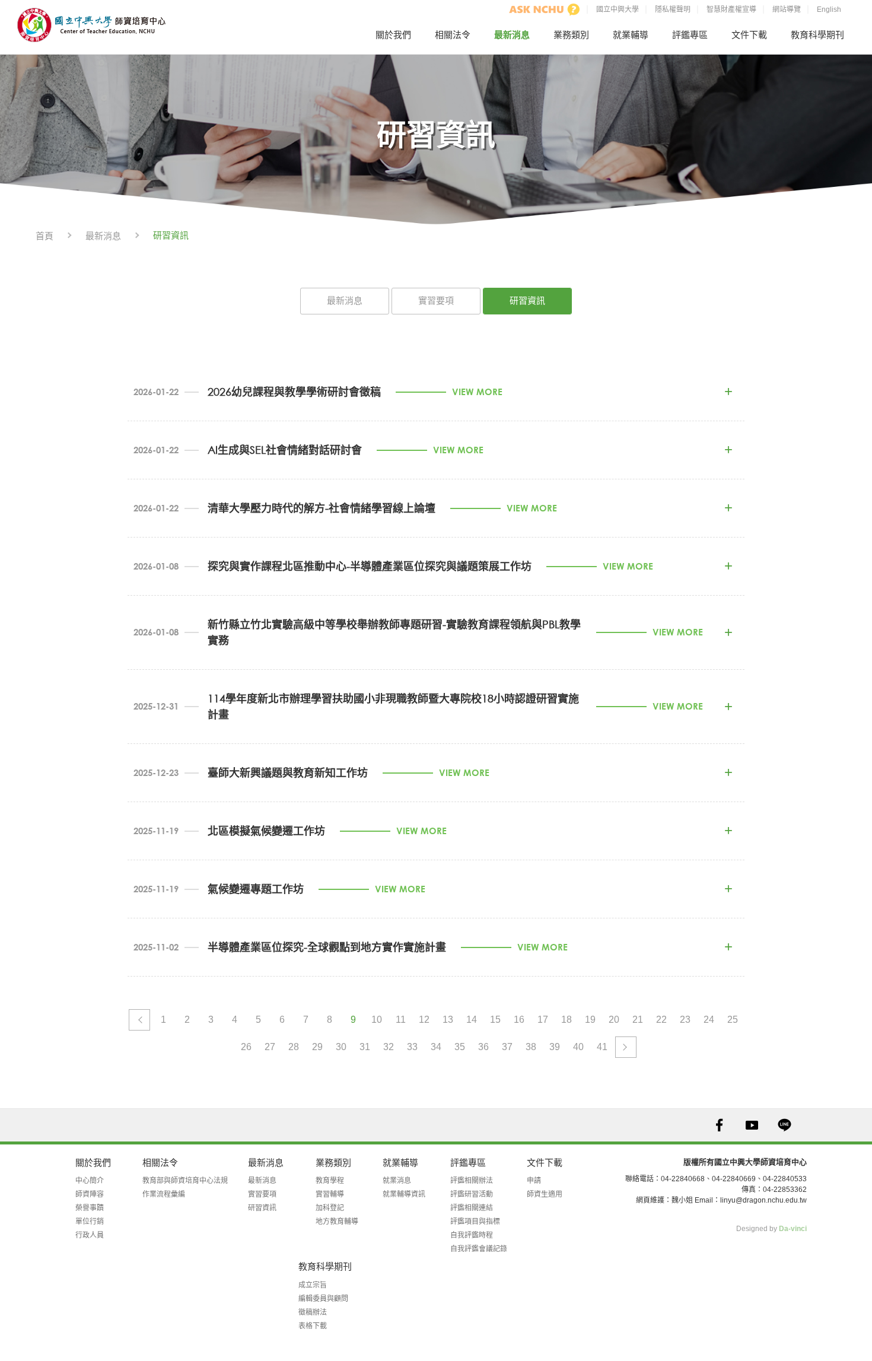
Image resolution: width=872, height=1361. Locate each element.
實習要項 (436, 300)
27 (270, 1047)
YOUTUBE (751, 1125)
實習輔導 (330, 1194)
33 (412, 1047)
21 (637, 1020)
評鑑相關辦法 (471, 1180)
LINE (784, 1125)
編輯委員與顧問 (323, 1299)
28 (293, 1047)
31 (364, 1047)
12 (424, 1020)
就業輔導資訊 (404, 1194)
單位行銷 (89, 1221)
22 (661, 1020)
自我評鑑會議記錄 (478, 1249)
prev (139, 1020)
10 (376, 1020)
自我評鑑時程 (471, 1235)
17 (542, 1020)
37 (507, 1047)
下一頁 (626, 1047)
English (829, 9)
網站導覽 (786, 9)
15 (495, 1020)
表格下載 (312, 1326)
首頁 (44, 236)
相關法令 (452, 35)
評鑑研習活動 (471, 1194)
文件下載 (749, 35)
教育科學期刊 (817, 35)
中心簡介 (89, 1180)
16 (519, 1020)
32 (388, 1047)
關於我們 (393, 35)
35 (459, 1047)
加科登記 (330, 1208)
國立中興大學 (617, 9)
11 (401, 1020)
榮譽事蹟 (89, 1208)
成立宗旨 (312, 1285)
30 (341, 1047)
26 (246, 1047)
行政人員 (89, 1235)
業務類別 (571, 35)
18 (566, 1020)
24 (709, 1020)
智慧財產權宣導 (731, 9)
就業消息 (397, 1180)
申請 (534, 1180)
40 (578, 1047)
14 (471, 1020)
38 (531, 1047)
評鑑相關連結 (471, 1208)
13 (448, 1020)
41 (602, 1047)
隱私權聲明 (672, 9)
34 (436, 1047)
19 (590, 1020)
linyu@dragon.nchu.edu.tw (763, 1200)
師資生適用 (544, 1194)
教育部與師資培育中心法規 (185, 1180)
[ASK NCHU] (544, 9)
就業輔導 (630, 35)
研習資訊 (527, 300)
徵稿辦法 (312, 1312)
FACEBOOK (719, 1125)
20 (614, 1020)
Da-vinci (793, 1229)
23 (685, 1020)
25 (732, 1020)
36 (483, 1047)
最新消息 (512, 35)
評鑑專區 (690, 35)
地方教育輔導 (337, 1221)
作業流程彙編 (163, 1194)
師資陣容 (89, 1194)
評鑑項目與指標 (475, 1221)
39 (554, 1047)
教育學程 (330, 1180)
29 (317, 1047)
